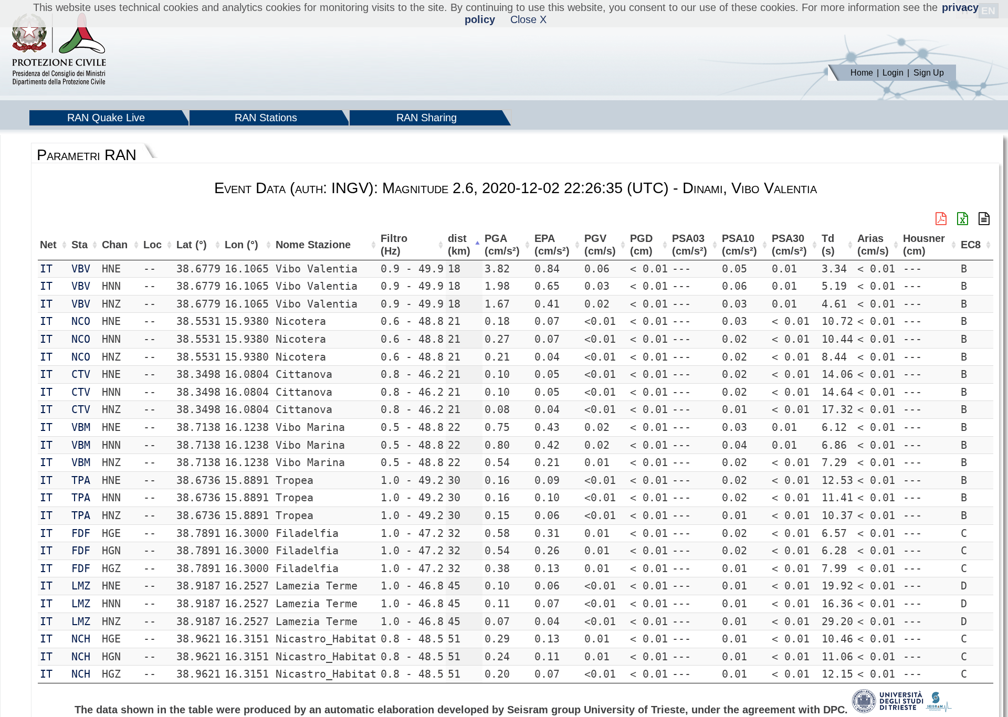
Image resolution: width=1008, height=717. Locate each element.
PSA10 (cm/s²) (739, 245)
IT (46, 268)
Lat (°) (191, 244)
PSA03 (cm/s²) (689, 245)
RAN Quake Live (106, 117)
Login (893, 72)
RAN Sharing (426, 117)
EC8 (971, 244)
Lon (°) (241, 244)
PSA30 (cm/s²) (789, 245)
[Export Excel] (962, 219)
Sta (79, 244)
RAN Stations (266, 117)
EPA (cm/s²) (552, 245)
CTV (80, 374)
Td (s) (828, 245)
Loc (152, 244)
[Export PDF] (941, 219)
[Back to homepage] (59, 50)
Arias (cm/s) (873, 245)
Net (48, 244)
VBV (80, 268)
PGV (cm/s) (600, 245)
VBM (80, 427)
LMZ (80, 585)
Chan (115, 244)
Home (861, 72)
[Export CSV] (984, 219)
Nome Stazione (313, 244)
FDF (80, 533)
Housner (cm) (924, 245)
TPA (80, 480)
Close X (528, 19)
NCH (80, 638)
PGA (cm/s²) (502, 245)
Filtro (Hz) (394, 245)
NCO (80, 321)
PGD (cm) (641, 245)
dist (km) (459, 245)
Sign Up (929, 72)
